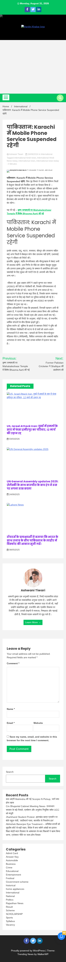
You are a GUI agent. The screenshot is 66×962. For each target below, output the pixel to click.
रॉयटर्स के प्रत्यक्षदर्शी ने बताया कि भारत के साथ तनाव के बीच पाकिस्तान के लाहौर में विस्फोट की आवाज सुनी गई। (32, 540)
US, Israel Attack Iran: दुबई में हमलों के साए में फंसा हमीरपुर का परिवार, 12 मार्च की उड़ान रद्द (32, 429)
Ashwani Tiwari (16, 154)
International (46, 154)
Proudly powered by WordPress (28, 950)
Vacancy (10, 924)
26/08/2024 (33, 154)
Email (11, 723)
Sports (9, 917)
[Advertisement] (33, 67)
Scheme (10, 910)
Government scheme (17, 881)
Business (11, 864)
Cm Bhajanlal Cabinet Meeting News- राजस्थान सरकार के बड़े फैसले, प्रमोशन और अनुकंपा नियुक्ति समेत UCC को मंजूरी (32, 810)
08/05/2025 (14, 550)
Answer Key (12, 856)
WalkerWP (42, 954)
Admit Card (12, 853)
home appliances (15, 889)
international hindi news (25, 158)
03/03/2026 (14, 439)
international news (26, 161)
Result (9, 906)
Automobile (12, 860)
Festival (10, 878)
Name (11, 709)
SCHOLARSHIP (14, 914)
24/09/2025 (14, 494)
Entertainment (13, 874)
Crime (9, 867)
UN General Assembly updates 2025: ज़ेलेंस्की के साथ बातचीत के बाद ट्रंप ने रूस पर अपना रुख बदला (32, 485)
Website (38, 723)
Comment (13, 663)
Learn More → (33, 622)
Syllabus (10, 921)
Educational (12, 871)
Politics (9, 899)
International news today (47, 161)
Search (10, 771)
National (10, 896)
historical (10, 885)
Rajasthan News (14, 903)
